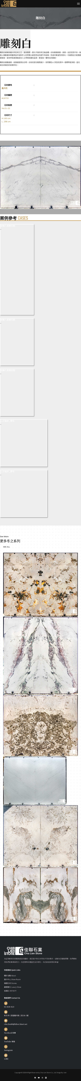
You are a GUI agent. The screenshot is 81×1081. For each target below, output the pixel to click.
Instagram (8, 1050)
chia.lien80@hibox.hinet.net (15, 1024)
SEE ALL (6, 547)
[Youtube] (39, 1077)
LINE (6, 1059)
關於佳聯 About (10, 975)
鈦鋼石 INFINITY (10, 990)
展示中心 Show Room (12, 979)
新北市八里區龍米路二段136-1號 (16, 1015)
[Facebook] (35, 1077)
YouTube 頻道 (9, 1041)
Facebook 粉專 (10, 1033)
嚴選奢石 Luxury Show (12, 987)
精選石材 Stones (10, 983)
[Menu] (78, 3)
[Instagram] (42, 1077)
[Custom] (46, 1077)
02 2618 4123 (9, 1007)
